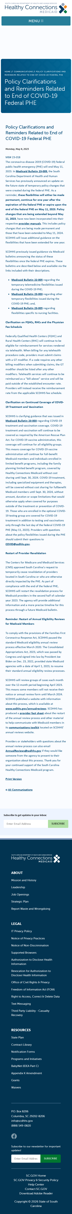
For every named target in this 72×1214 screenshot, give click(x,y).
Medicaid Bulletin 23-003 (27, 294)
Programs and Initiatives (26, 1059)
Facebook (14, 1136)
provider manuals (30, 223)
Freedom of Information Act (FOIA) (33, 989)
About (17, 873)
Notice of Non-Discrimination (30, 945)
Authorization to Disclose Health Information (31, 962)
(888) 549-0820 (21, 1125)
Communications (23, 71)
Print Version (14, 779)
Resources (21, 1030)
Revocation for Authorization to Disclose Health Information (31, 973)
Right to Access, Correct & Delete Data (35, 996)
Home (8, 71)
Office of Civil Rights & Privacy (30, 982)
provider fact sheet (32, 713)
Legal (16, 924)
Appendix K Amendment (26, 1073)
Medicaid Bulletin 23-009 (31, 171)
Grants (15, 1080)
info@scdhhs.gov (22, 1121)
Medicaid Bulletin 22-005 (27, 280)
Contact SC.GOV (36, 1189)
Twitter (21, 1136)
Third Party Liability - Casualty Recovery (30, 1013)
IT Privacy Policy (21, 931)
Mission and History (23, 880)
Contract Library (21, 1044)
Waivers (16, 1087)
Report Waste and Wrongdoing (30, 908)
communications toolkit (24, 727)
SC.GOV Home (36, 1175)
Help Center (36, 1184)
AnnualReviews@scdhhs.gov (23, 751)
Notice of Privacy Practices (28, 938)
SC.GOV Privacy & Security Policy (36, 1180)
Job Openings (20, 894)
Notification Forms (23, 1051)
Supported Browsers (24, 952)
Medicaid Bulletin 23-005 (27, 308)
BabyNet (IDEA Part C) (25, 1066)
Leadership (18, 887)
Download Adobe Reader (36, 1193)
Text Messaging (21, 1003)
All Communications (20, 789)
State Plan (17, 1037)
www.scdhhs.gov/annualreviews (26, 708)
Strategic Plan (20, 901)
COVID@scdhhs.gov (18, 544)
